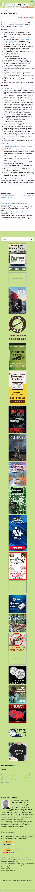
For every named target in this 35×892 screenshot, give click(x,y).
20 (2, 777)
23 (16, 777)
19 (29, 776)
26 (29, 777)
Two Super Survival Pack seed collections (15, 162)
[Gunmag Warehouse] (18, 419)
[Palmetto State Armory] (18, 533)
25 (25, 777)
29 (11, 779)
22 (11, 777)
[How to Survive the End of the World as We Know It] (18, 356)
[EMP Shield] (17, 604)
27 (2, 779)
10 (20, 774)
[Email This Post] (20, 17)
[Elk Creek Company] (18, 328)
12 (29, 774)
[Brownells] (18, 388)
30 (16, 779)
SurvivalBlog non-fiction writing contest (12, 24)
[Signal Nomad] (18, 300)
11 (25, 774)
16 (16, 776)
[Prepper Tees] (17, 752)
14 (6, 776)
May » (7, 782)
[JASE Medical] (17, 694)
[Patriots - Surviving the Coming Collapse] (18, 447)
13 (2, 776)
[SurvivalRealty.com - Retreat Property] (17, 257)
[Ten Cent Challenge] (17, 675)
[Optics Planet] (17, 732)
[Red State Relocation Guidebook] (17, 713)
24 (20, 777)
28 (6, 779)
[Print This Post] (18, 17)
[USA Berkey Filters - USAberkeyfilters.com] (17, 623)
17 (20, 776)
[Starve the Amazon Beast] (17, 642)
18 (25, 776)
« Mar (3, 782)
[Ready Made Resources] (18, 500)
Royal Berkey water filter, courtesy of (15, 146)
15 (11, 776)
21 (6, 777)
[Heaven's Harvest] (18, 566)
